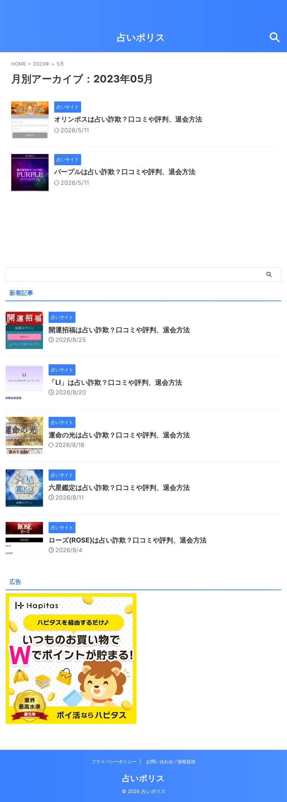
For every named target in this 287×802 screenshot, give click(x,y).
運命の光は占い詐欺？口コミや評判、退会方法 (119, 435)
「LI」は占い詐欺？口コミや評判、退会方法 (115, 382)
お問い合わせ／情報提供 (170, 761)
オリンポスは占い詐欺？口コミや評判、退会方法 (128, 119)
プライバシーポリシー (114, 761)
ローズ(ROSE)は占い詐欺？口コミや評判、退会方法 (128, 540)
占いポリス (141, 37)
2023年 (41, 64)
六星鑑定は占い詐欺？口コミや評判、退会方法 (119, 487)
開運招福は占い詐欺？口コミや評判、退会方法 (119, 330)
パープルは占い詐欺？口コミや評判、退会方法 (124, 172)
